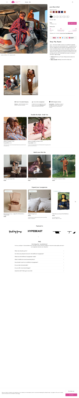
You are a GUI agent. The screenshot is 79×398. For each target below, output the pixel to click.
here (19, 393)
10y (60, 16)
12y (64, 16)
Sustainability (51, 104)
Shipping (16, 104)
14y (67, 16)
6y (54, 16)
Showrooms (42, 105)
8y (57, 16)
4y (51, 16)
